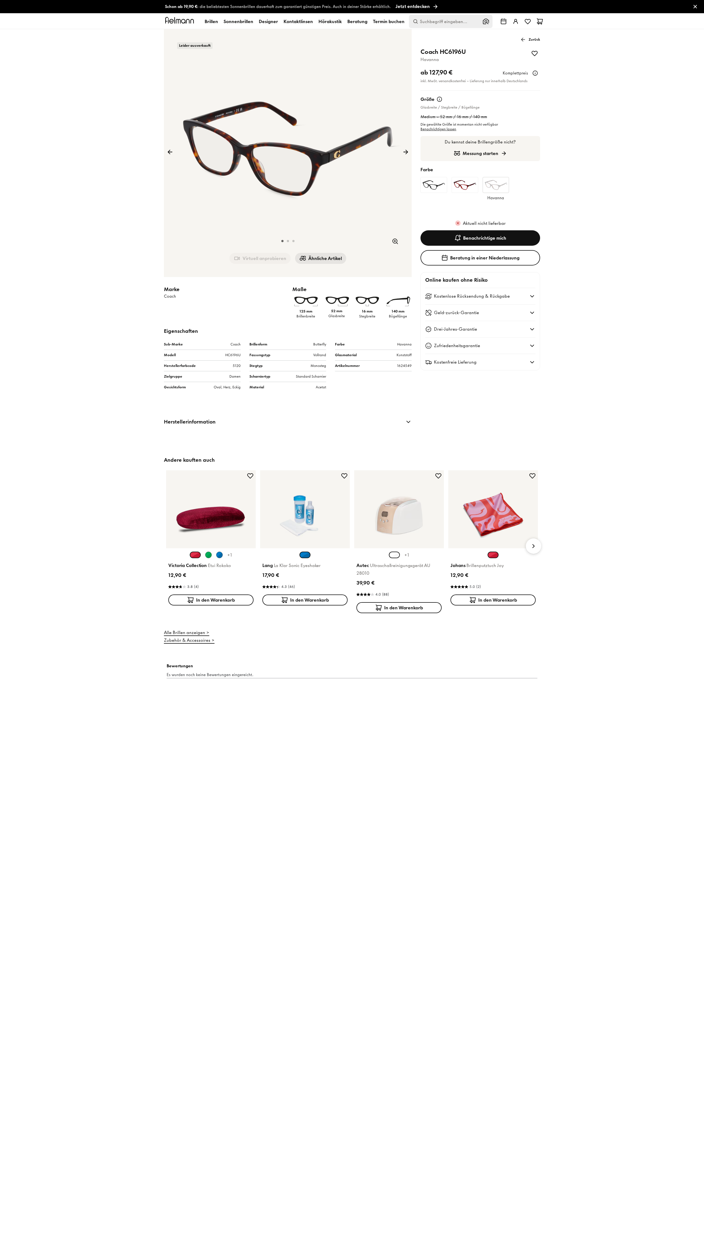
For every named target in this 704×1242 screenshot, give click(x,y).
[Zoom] (395, 241)
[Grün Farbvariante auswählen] (208, 555)
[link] (352, 6)
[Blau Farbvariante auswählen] (219, 555)
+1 (229, 555)
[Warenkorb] (539, 21)
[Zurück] (170, 152)
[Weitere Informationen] (535, 73)
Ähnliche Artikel (325, 258)
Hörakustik (330, 21)
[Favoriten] (527, 21)
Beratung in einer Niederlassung (484, 258)
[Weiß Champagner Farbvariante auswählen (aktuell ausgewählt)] (394, 555)
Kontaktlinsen (298, 21)
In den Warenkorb (215, 600)
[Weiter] (406, 152)
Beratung (357, 21)
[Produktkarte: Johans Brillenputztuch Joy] (493, 539)
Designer (268, 21)
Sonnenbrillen (238, 21)
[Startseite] (180, 21)
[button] (282, 241)
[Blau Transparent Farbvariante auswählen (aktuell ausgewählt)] (304, 555)
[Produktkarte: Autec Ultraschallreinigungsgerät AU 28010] (399, 543)
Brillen (211, 21)
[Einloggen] (515, 21)
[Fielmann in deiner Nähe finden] (503, 21)
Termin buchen (389, 21)
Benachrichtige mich (484, 238)
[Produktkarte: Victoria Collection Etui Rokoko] (211, 539)
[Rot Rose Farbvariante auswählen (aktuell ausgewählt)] (493, 555)
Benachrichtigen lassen (438, 129)
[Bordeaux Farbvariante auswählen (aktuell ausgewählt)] (195, 555)
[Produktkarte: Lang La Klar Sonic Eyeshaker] (305, 539)
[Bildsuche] (486, 21)
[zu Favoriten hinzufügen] (534, 53)
